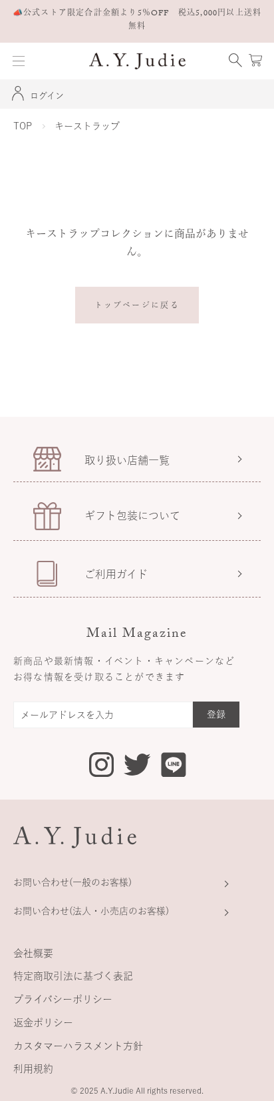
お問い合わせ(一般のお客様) (72, 882)
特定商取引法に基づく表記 (73, 976)
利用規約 (33, 1069)
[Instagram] (101, 767)
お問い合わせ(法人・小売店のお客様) (91, 911)
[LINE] (173, 767)
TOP (22, 126)
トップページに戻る (137, 306)
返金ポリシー (43, 1023)
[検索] (235, 61)
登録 (216, 714)
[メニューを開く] (18, 61)
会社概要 (33, 953)
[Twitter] (137, 763)
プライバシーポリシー (62, 999)
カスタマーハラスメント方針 (78, 1046)
